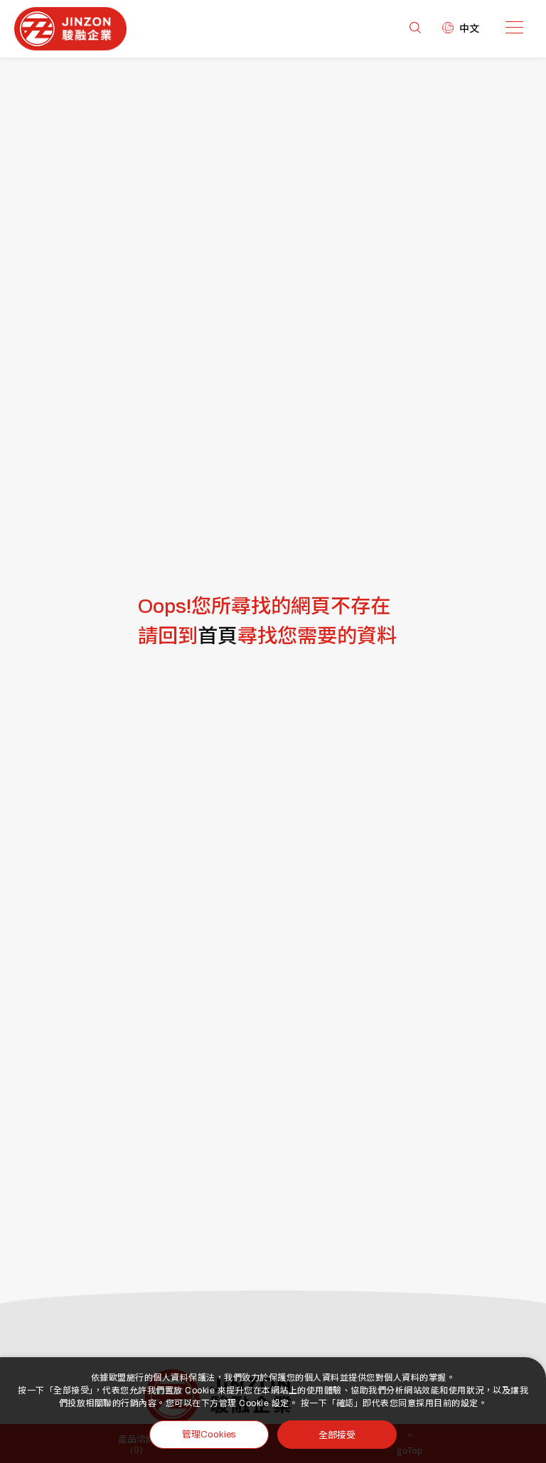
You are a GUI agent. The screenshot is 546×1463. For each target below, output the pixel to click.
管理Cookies (209, 1435)
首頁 (217, 636)
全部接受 (336, 1434)
